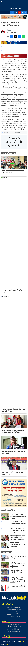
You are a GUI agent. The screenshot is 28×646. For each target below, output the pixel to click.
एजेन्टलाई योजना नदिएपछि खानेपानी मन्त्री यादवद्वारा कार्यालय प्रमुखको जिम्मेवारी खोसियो (17, 580)
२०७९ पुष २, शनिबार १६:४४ (11, 32)
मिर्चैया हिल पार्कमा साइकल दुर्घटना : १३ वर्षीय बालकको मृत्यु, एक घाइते (17, 565)
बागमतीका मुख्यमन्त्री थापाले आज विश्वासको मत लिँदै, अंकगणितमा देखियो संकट (17, 538)
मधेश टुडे (8, 30)
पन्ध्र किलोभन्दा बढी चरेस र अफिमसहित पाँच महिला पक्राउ (18, 523)
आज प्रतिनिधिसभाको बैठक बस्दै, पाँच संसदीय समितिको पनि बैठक (17, 531)
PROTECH (8, 644)
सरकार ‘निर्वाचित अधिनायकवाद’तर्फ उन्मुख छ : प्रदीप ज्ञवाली (17, 545)
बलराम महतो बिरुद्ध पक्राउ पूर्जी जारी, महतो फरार (18, 557)
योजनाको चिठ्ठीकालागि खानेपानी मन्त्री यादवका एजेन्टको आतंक (16, 572)
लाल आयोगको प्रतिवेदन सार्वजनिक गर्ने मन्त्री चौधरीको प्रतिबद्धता (18, 516)
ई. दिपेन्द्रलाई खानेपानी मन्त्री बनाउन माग (17, 587)
